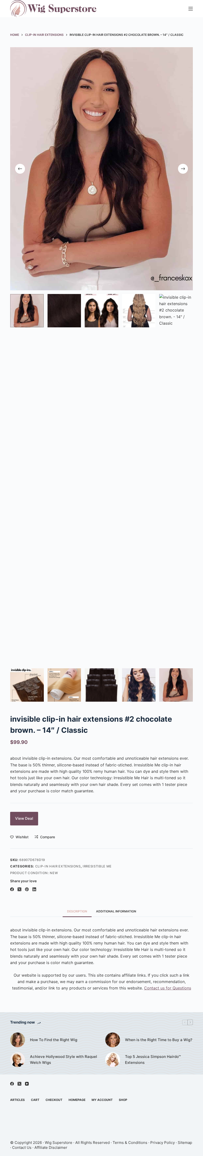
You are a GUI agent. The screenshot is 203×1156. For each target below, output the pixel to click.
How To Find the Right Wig (53, 1039)
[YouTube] (27, 1084)
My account (102, 1100)
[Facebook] (12, 889)
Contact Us (21, 1147)
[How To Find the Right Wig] (17, 1039)
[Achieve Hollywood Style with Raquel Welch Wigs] (17, 1059)
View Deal (24, 818)
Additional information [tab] (116, 911)
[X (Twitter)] (19, 889)
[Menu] (190, 8)
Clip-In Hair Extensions (58, 866)
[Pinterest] (27, 889)
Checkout (54, 1100)
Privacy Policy (162, 1142)
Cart (35, 1100)
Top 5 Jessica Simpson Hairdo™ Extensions (153, 1059)
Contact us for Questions (167, 988)
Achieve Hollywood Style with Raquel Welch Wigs (63, 1059)
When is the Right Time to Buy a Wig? (158, 1039)
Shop (123, 1100)
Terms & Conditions (130, 1142)
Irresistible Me (97, 866)
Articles (17, 1100)
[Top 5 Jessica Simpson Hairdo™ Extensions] (112, 1059)
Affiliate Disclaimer (50, 1147)
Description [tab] (77, 911)
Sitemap (185, 1142)
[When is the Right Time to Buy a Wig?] (112, 1039)
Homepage (77, 1100)
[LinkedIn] (34, 889)
